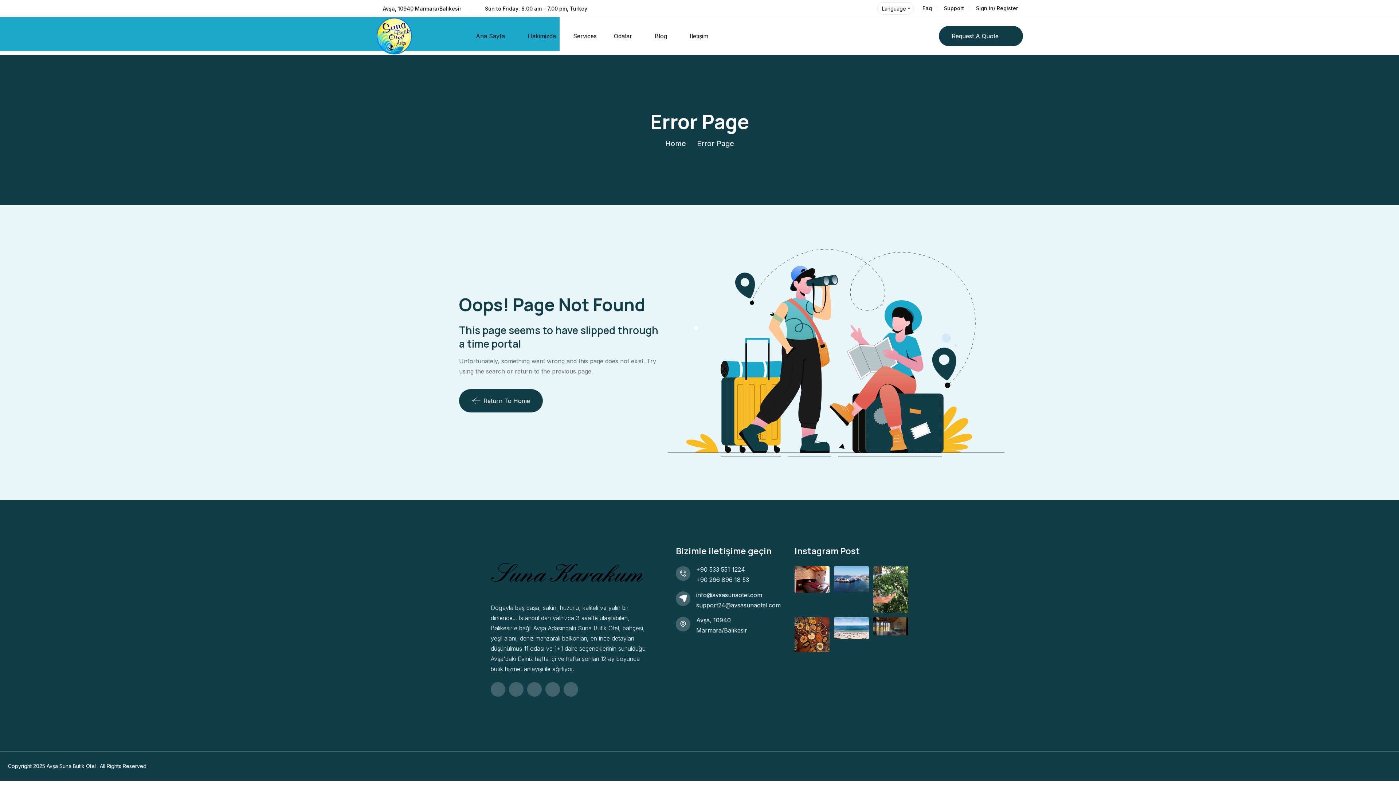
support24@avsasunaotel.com (738, 605)
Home (675, 143)
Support (954, 8)
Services (585, 36)
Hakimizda (542, 36)
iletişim (699, 36)
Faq (927, 8)
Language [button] (894, 8)
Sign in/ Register (997, 8)
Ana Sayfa (490, 36)
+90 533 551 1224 (720, 569)
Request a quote (975, 36)
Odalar (623, 36)
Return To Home (506, 400)
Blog (661, 36)
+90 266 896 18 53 (722, 579)
